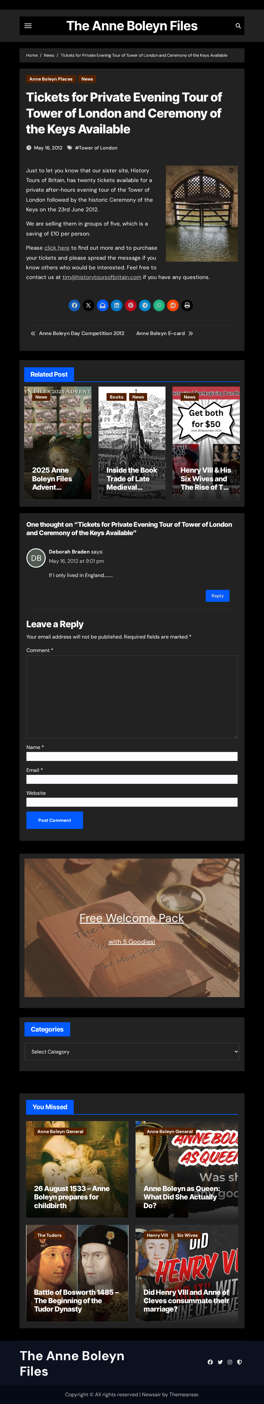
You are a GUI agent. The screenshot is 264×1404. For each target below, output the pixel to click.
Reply (218, 596)
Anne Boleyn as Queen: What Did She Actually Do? (182, 1197)
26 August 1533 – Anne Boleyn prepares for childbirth (72, 1197)
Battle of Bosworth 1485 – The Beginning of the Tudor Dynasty (76, 1300)
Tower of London (98, 148)
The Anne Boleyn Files (132, 26)
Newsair (151, 1394)
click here (57, 247)
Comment (39, 650)
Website (36, 793)
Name (35, 747)
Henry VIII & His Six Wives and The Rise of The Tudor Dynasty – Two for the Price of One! (206, 491)
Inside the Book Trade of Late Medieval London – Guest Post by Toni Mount (132, 491)
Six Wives (187, 1235)
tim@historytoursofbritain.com (101, 277)
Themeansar (183, 1394)
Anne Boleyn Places (50, 79)
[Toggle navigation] (28, 26)
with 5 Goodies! (131, 942)
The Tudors (49, 1235)
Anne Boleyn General (60, 1131)
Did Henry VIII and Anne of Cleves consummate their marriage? (186, 1300)
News (87, 79)
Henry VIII (157, 1235)
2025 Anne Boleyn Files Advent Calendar (52, 483)
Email (34, 770)
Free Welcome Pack (132, 918)
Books (116, 397)
